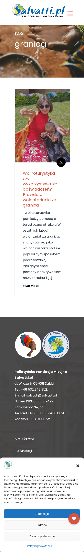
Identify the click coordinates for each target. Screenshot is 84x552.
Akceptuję (42, 513)
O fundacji (24, 451)
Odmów (42, 525)
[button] (78, 466)
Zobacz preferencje (42, 536)
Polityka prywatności (40, 546)
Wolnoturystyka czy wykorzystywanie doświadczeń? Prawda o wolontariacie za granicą (40, 189)
